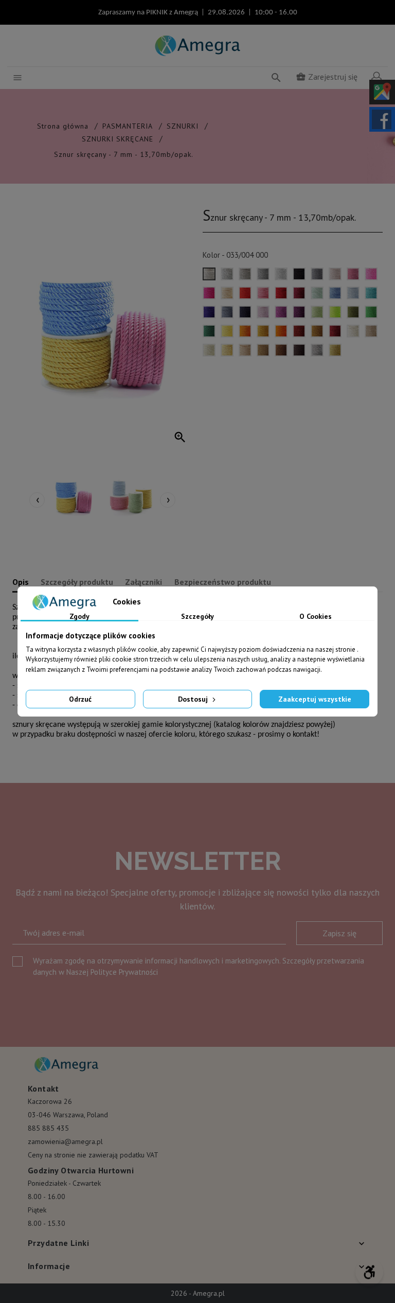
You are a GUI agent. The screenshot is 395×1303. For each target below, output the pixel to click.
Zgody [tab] (79, 617)
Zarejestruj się (326, 77)
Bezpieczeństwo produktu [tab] (222, 582)
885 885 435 (48, 1128)
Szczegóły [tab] (197, 617)
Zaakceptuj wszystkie (314, 699)
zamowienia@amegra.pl (65, 1141)
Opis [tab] (20, 582)
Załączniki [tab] (143, 582)
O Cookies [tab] (315, 617)
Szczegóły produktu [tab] (77, 582)
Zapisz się (339, 933)
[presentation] (37, 500)
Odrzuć (80, 699)
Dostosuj (194, 699)
